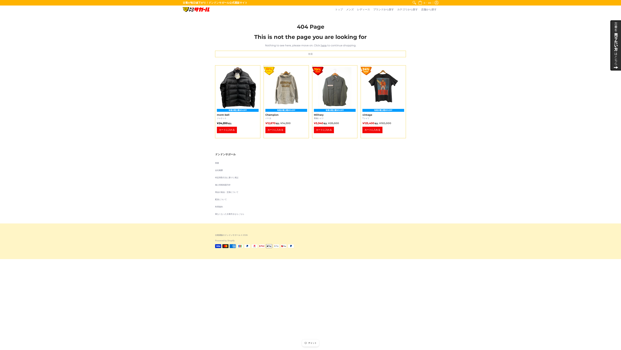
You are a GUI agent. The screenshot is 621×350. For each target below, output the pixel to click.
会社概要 (219, 170)
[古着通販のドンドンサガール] (196, 10)
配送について (221, 199)
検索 (217, 163)
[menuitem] (414, 3)
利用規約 (219, 206)
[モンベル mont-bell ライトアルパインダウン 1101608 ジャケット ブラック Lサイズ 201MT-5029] (237, 101)
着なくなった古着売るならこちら (229, 214)
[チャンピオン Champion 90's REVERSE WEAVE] (286, 101)
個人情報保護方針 (223, 185)
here (324, 45)
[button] (424, 3)
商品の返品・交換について (226, 192)
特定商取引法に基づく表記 (226, 177)
